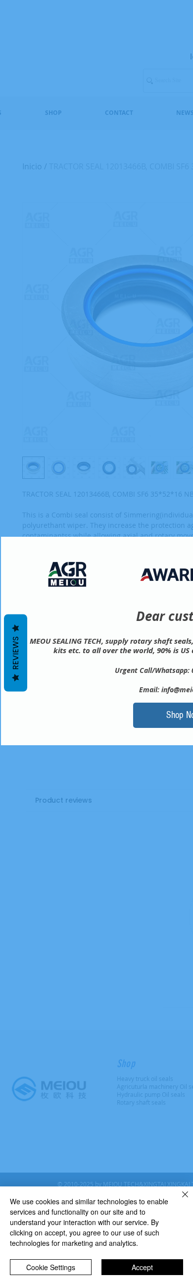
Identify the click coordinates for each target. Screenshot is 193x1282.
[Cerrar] (179, 1200)
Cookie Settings (50, 1267)
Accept (142, 1267)
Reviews (15, 652)
